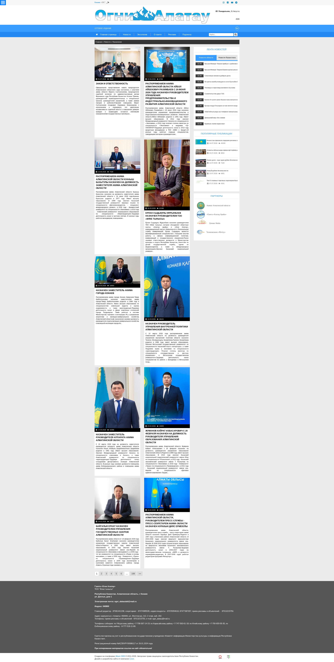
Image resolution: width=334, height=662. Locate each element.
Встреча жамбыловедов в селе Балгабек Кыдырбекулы (227, 82)
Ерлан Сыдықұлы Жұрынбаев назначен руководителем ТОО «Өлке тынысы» (163, 216)
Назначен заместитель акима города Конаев (114, 291)
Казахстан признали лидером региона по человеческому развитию (233, 140)
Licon (132, 659)
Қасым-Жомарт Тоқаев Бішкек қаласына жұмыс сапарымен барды (231, 70)
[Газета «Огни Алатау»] (153, 15)
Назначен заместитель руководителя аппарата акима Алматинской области (115, 437)
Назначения (117, 42)
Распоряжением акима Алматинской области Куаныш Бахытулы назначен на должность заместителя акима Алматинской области (117, 182)
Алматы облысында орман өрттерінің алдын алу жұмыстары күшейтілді (235, 150)
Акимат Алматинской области (218, 206)
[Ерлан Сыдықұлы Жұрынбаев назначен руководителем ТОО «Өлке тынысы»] (167, 173)
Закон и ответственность (112, 84)
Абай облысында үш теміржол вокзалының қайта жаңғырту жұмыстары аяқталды (237, 112)
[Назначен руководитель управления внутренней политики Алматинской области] (167, 286)
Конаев (97, 2)
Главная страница (108, 34)
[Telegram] (236, 2)
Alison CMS (120, 656)
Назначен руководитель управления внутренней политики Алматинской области (166, 327)
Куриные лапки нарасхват (215, 124)
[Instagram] (224, 2)
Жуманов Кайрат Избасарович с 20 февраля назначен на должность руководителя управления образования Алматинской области (166, 437)
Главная (99, 42)
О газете (158, 34)
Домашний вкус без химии (215, 118)
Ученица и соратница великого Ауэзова (220, 88)
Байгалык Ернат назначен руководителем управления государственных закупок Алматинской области (113, 530)
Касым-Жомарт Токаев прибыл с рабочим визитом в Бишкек (228, 64)
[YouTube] (232, 2)
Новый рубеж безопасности (217, 171)
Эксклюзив (142, 34)
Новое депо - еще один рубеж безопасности (224, 160)
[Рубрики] (3, 2)
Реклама (172, 34)
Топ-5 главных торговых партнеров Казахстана (225, 181)
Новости (127, 34)
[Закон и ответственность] (117, 62)
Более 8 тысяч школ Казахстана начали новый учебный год (228, 100)
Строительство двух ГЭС (214, 94)
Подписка (187, 34)
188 (133, 574)
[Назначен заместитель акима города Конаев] (117, 270)
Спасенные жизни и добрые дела (218, 76)
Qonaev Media (214, 223)
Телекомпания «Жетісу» (215, 232)
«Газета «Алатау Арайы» (216, 214)
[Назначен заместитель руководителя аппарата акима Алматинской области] (117, 397)
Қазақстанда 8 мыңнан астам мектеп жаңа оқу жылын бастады (229, 106)
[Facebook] (228, 2)
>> (140, 574)
